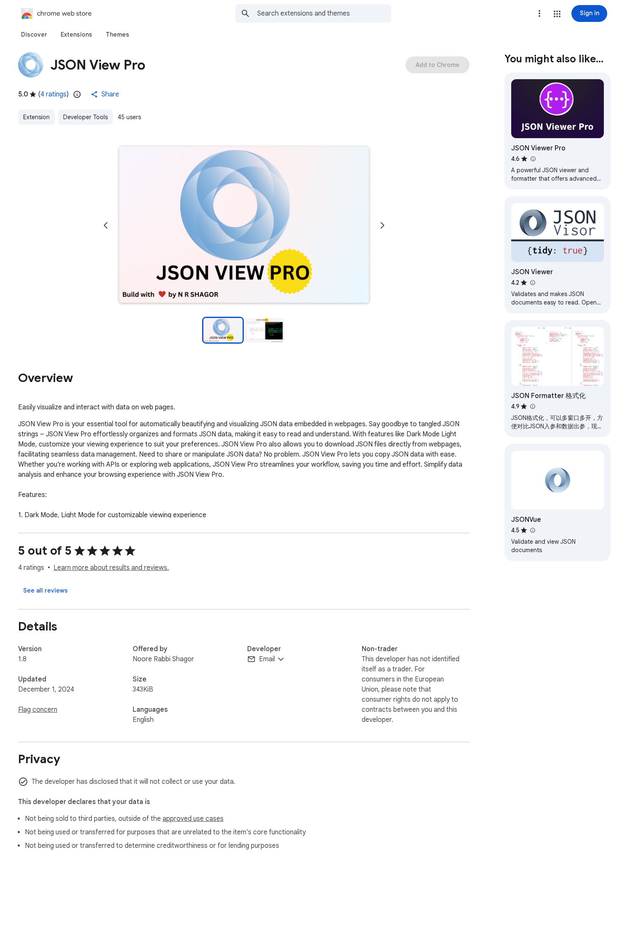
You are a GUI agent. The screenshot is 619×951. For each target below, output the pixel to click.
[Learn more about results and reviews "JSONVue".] (532, 530)
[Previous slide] (105, 225)
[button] (557, 13)
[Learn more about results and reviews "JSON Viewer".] (532, 282)
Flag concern (37, 709)
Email (267, 659)
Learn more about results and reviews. (111, 568)
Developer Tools (85, 117)
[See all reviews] (45, 590)
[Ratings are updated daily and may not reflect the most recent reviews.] (77, 94)
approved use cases (193, 819)
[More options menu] (539, 13)
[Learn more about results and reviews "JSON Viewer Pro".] (533, 159)
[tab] (34, 34)
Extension (36, 117)
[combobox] (324, 13)
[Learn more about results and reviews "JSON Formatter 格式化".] (532, 406)
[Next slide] (382, 225)
